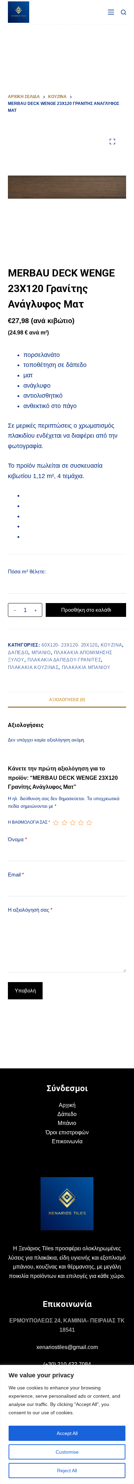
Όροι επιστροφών (67, 1132)
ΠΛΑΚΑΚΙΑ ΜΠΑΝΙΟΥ (86, 667)
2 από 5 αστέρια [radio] (64, 822)
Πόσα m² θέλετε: (27, 571)
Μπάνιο (67, 1123)
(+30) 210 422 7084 (67, 1364)
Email (16, 874)
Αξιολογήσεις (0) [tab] (67, 699)
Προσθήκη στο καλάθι (86, 610)
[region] (67, 1424)
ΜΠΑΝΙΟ (41, 652)
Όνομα (17, 839)
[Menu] (111, 12)
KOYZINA (111, 645)
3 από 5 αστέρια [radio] (72, 822)
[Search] (123, 12)
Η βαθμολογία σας (29, 822)
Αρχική (67, 1105)
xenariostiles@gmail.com (67, 1347)
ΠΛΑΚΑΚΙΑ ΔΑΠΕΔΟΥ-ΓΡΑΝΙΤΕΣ (64, 659)
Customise (67, 1452)
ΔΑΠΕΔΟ (18, 652)
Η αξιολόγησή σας (30, 910)
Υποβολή (25, 990)
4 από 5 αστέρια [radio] (80, 822)
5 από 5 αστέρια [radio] (89, 822)
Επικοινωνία (67, 1141)
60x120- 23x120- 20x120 (69, 645)
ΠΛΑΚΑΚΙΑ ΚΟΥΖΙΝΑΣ (33, 667)
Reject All (67, 1470)
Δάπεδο (67, 1114)
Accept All (67, 1433)
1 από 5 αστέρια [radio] (55, 822)
